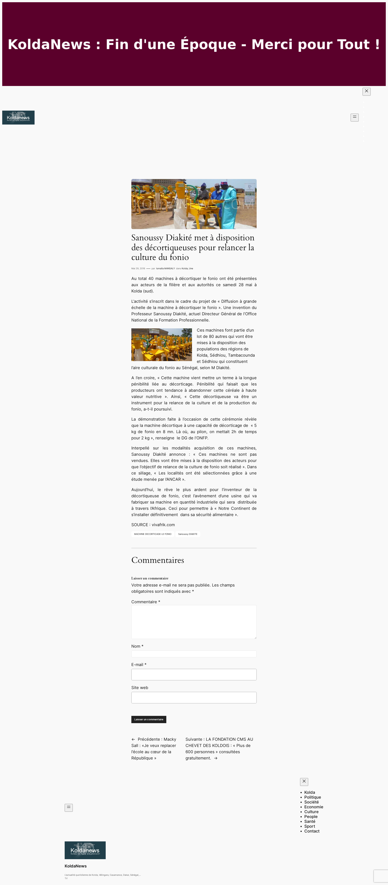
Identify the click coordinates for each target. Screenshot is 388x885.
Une (191, 268)
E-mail (139, 664)
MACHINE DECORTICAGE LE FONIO (152, 534)
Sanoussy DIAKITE (187, 534)
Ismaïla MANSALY (165, 268)
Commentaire (145, 601)
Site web (139, 687)
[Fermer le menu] (367, 92)
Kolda (185, 268)
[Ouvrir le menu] (355, 117)
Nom (137, 646)
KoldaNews (76, 866)
